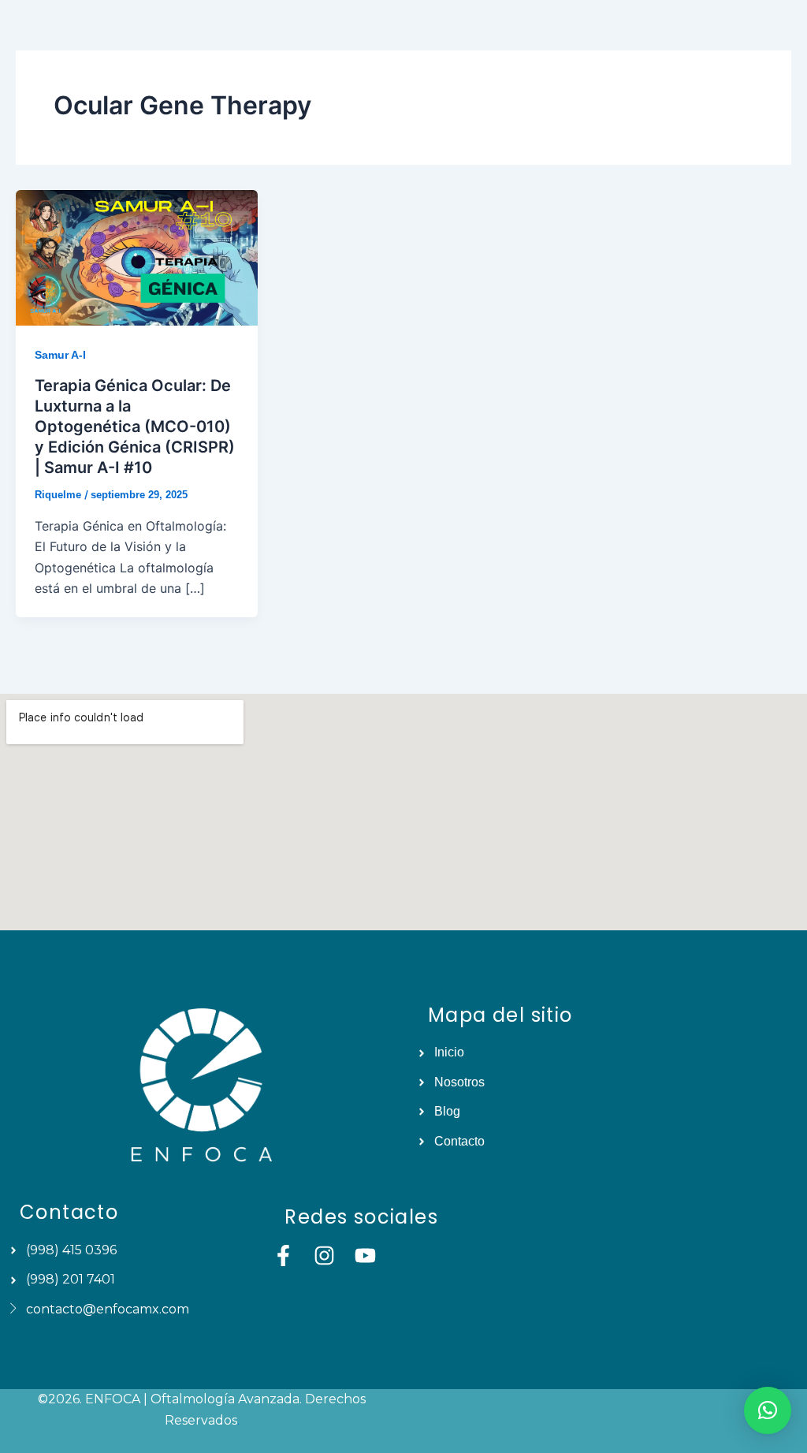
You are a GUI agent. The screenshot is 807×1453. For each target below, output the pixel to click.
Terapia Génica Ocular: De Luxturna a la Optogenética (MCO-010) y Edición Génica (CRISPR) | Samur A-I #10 (135, 426)
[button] (767, 1410)
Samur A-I (60, 354)
